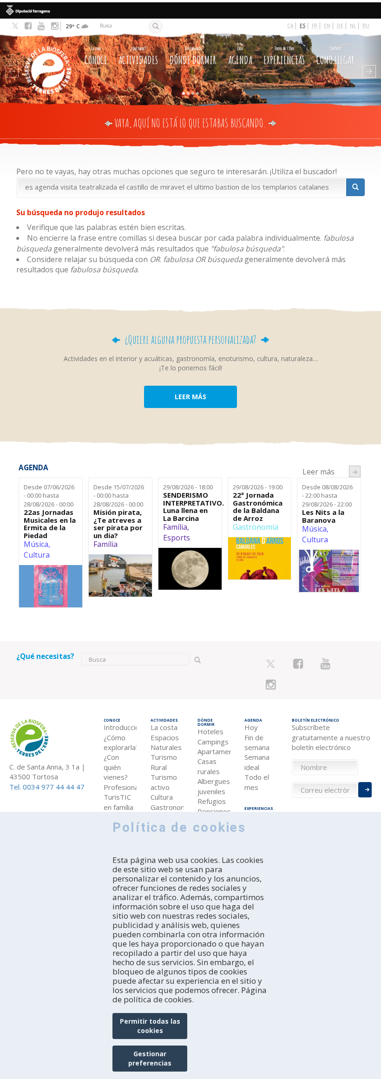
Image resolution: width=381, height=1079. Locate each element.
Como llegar (335, 56)
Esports (176, 538)
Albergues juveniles (213, 786)
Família (105, 544)
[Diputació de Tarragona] (190, 10)
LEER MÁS (190, 396)
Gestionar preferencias (149, 1058)
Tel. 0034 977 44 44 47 (47, 786)
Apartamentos (213, 751)
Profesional (120, 787)
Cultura (37, 555)
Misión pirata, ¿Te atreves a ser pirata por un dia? (118, 523)
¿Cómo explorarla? (120, 742)
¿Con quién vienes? (116, 767)
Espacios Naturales (166, 742)
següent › (355, 471)
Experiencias (284, 56)
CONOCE (96, 56)
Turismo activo (164, 781)
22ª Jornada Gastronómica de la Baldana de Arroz (257, 506)
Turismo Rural (164, 761)
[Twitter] (15, 26)
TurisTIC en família (118, 801)
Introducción (120, 727)
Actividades (138, 56)
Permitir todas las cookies (150, 1026)
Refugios (211, 801)
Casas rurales (208, 766)
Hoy (251, 727)
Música (36, 544)
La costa (164, 727)
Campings (213, 741)
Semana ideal (256, 761)
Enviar (365, 789)
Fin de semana (256, 742)
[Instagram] (54, 26)
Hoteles (210, 731)
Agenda (240, 56)
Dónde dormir (193, 56)
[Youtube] (41, 26)
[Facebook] (28, 26)
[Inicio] (44, 57)
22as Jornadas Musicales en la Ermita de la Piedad (50, 523)
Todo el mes (256, 781)
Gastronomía (255, 527)
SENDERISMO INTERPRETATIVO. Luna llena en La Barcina (190, 506)
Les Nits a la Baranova (323, 516)
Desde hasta (49, 495)
